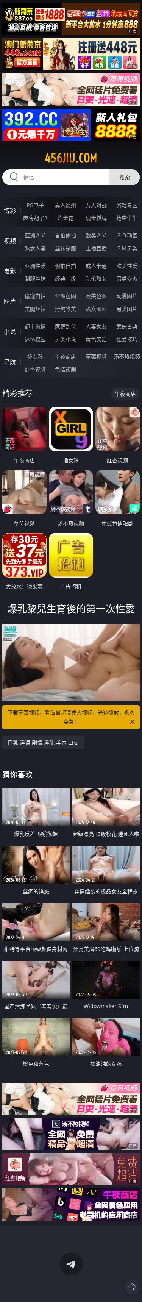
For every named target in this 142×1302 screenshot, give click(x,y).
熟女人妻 (35, 248)
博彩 (10, 210)
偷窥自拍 (35, 296)
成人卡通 (96, 265)
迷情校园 (35, 339)
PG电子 (35, 205)
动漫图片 (126, 296)
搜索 (124, 177)
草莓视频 (96, 356)
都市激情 (35, 326)
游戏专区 (126, 205)
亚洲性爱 (35, 265)
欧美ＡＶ (96, 235)
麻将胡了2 (35, 218)
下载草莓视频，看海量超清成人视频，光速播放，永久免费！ (71, 717)
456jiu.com (71, 157)
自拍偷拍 (65, 235)
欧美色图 (96, 296)
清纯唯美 (65, 308)
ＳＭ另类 (126, 248)
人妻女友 (96, 326)
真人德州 (65, 205)
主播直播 (96, 248)
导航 (10, 362)
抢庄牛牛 (126, 218)
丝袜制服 (65, 248)
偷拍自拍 (65, 265)
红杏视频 (35, 369)
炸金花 (65, 218)
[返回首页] (132, 1286)
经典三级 (65, 278)
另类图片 (126, 308)
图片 (10, 301)
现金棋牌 (96, 218)
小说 (10, 332)
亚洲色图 (65, 296)
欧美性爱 (126, 265)
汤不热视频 (127, 356)
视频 (10, 241)
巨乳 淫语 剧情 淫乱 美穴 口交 (43, 742)
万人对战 (96, 205)
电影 (10, 271)
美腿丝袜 (35, 308)
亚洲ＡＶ (35, 235)
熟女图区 (96, 308)
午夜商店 (65, 356)
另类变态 (126, 278)
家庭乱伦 (65, 326)
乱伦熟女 (96, 278)
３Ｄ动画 (126, 235)
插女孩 (35, 356)
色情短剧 (65, 369)
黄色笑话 (96, 339)
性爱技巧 (126, 339)
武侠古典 (126, 326)
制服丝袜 (35, 278)
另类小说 (65, 339)
